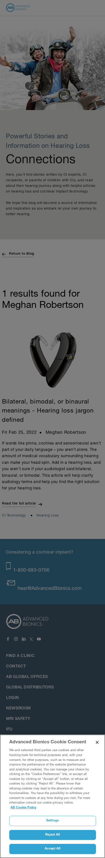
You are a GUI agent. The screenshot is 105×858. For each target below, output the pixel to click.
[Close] (97, 742)
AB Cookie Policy (23, 807)
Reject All (52, 835)
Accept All (52, 848)
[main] (52, 796)
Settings (52, 820)
